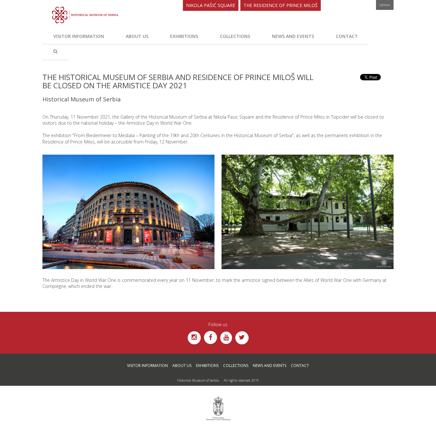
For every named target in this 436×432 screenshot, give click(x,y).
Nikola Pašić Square (210, 5)
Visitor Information (78, 36)
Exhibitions (184, 36)
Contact (347, 36)
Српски (385, 5)
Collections (235, 36)
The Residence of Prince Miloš (281, 5)
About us (137, 36)
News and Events (293, 36)
